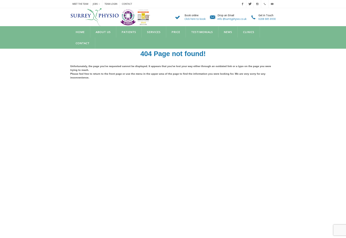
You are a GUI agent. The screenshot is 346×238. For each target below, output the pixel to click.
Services (154, 32)
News (228, 32)
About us (103, 32)
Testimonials (202, 32)
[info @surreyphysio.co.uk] (272, 4)
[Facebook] (242, 4)
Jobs (95, 3)
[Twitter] (250, 4)
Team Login (111, 3)
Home (80, 32)
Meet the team (80, 3)
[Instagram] (257, 4)
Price (176, 32)
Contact (127, 3)
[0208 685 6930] (264, 4)
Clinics (248, 32)
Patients (129, 32)
